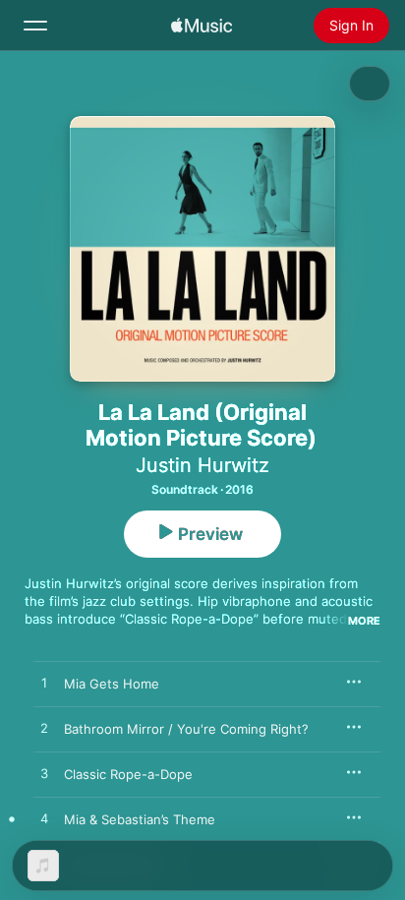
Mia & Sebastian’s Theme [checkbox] (139, 819)
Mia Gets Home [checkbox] (111, 683)
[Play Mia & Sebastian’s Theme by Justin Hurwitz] (44, 819)
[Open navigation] (35, 25)
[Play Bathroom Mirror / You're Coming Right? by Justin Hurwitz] (44, 729)
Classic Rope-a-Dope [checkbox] (128, 774)
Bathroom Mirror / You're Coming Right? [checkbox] (186, 729)
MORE (364, 621)
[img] (201, 25)
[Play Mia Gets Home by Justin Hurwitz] (44, 683)
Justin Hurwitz (202, 465)
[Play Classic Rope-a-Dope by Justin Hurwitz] (44, 774)
